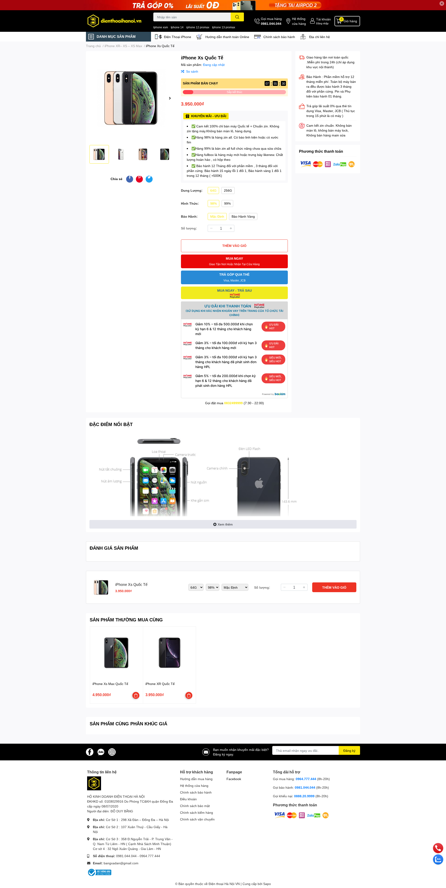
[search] (237, 17)
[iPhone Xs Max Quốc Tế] (116, 652)
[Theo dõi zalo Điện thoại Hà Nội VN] (101, 752)
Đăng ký (349, 750)
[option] (131, 98)
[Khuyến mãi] (223, 5)
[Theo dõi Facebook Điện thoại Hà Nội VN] (89, 752)
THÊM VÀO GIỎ (234, 246)
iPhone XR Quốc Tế (160, 684)
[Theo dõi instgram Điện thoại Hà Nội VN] (112, 752)
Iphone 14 (177, 27)
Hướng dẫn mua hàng (196, 779)
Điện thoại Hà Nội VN (224, 884)
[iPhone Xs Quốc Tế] (131, 98)
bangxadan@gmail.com (121, 863)
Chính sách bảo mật (195, 806)
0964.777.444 (150, 856)
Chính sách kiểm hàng (196, 812)
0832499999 (233, 403)
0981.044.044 (271, 24)
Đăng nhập (322, 23)
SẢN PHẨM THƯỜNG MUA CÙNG (126, 619)
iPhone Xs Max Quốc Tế (110, 684)
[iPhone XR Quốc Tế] (169, 652)
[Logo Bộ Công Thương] (99, 872)
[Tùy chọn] (135, 695)
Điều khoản (188, 799)
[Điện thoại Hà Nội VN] (115, 21)
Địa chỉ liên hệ (319, 37)
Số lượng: (189, 228)
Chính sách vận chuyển (197, 819)
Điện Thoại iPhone (177, 37)
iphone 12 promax (197, 27)
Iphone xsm (160, 27)
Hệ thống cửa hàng (299, 21)
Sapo (267, 884)
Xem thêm (225, 524)
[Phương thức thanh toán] (327, 164)
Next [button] (170, 98)
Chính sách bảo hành (279, 37)
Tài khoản (323, 19)
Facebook (233, 779)
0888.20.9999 (304, 796)
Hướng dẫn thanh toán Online (227, 37)
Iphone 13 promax (223, 27)
